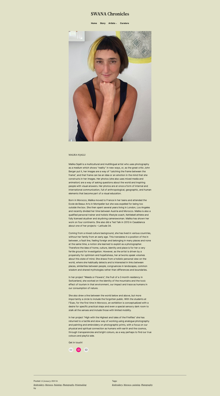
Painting (58, 384)
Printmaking (80, 384)
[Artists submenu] (116, 23)
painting (136, 384)
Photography (68, 384)
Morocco (49, 384)
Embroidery (39, 384)
